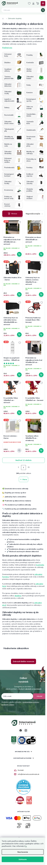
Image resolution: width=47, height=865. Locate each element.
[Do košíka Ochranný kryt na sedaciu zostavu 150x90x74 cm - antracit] (41, 294)
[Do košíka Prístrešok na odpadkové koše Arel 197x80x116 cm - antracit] (19, 254)
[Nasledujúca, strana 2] (23, 467)
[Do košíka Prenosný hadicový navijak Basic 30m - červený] (41, 334)
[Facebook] (20, 730)
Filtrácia (14, 214)
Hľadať (43, 10)
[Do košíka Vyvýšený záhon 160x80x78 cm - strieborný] (41, 450)
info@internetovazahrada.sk (28, 774)
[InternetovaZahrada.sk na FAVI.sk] (20, 801)
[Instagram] (26, 730)
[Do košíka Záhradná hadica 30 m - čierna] (19, 294)
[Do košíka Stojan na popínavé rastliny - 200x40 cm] (19, 374)
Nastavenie (22, 852)
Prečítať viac (7, 48)
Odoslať (39, 696)
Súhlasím (23, 859)
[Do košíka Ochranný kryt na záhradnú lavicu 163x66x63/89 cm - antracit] (19, 334)
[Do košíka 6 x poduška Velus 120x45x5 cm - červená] (41, 412)
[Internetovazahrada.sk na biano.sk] (29, 801)
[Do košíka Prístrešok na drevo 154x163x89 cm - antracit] (41, 254)
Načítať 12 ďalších (23, 460)
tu (26, 846)
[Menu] (43, 3)
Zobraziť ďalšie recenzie (23, 661)
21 (29, 467)
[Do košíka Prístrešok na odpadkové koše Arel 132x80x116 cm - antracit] (41, 374)
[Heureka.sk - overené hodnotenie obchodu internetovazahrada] (23, 787)
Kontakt (21, 770)
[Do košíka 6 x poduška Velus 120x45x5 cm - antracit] (19, 412)
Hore (24, 479)
